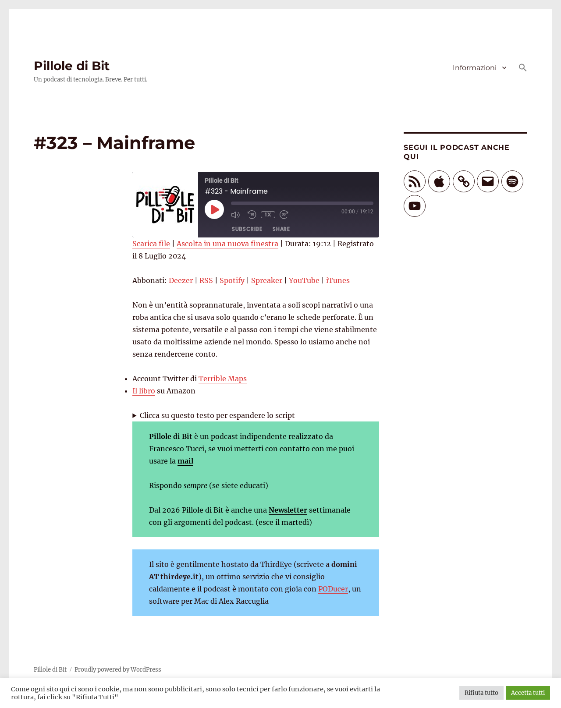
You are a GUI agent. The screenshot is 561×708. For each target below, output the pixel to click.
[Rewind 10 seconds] (252, 214)
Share (281, 229)
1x (268, 214)
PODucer (333, 588)
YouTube (304, 280)
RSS (206, 280)
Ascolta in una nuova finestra (227, 243)
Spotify (232, 280)
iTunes (338, 280)
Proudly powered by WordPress (118, 669)
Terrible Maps (223, 378)
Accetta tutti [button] (528, 693)
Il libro (143, 390)
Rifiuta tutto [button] (481, 693)
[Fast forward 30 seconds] (286, 214)
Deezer (181, 280)
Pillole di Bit (72, 65)
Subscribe (247, 229)
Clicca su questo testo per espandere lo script (217, 415)
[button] (522, 68)
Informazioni (475, 68)
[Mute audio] (237, 214)
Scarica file (151, 243)
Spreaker (266, 280)
